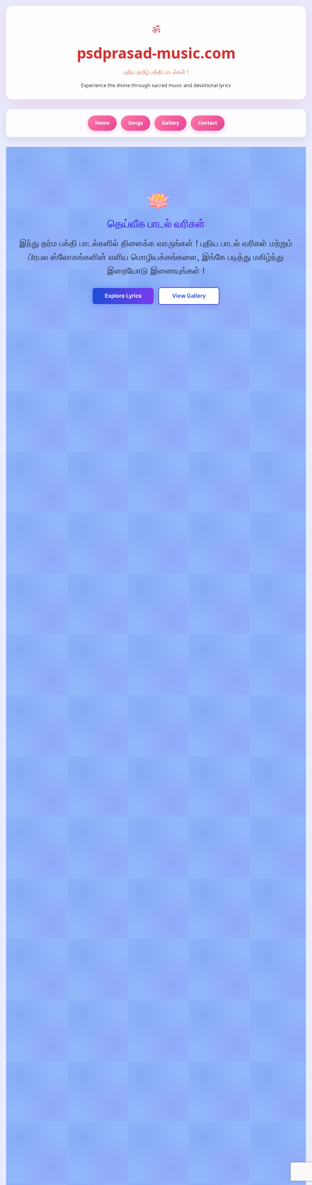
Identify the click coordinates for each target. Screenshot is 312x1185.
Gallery (170, 122)
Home (102, 122)
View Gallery (189, 296)
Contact (207, 122)
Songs (135, 122)
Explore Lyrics (123, 296)
